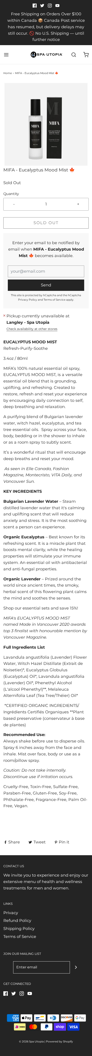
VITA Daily (61, 475)
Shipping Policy (19, 928)
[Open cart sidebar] (86, 54)
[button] (46, 124)
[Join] (76, 967)
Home (7, 73)
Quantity (11, 193)
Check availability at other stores (31, 329)
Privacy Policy (27, 299)
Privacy (10, 912)
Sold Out (46, 222)
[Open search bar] (73, 54)
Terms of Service (54, 299)
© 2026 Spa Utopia (31, 1041)
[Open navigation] (6, 54)
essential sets (36, 608)
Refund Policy (17, 920)
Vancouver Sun (18, 481)
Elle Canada (38, 468)
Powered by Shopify (59, 1041)
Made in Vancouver (39, 624)
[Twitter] (46, 816)
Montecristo (37, 475)
